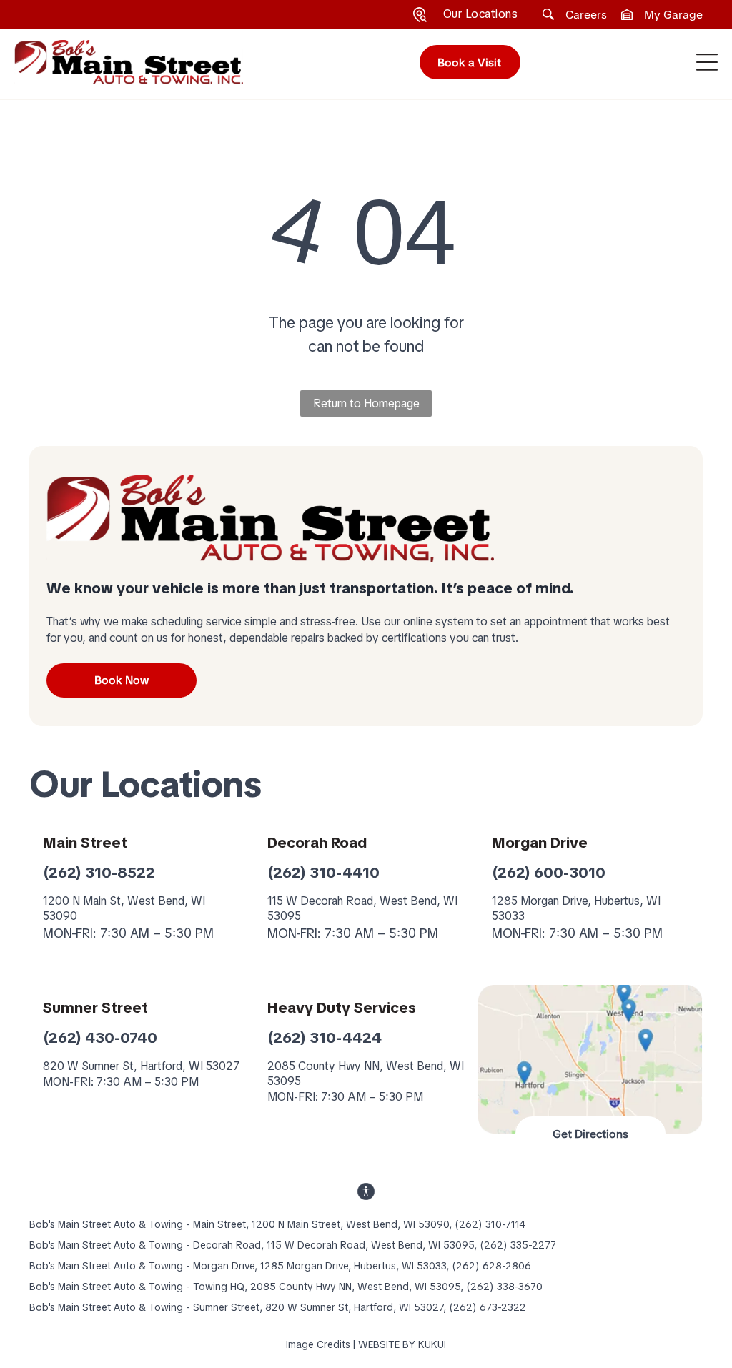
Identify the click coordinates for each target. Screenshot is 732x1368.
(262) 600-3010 (548, 872)
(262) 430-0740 (100, 1037)
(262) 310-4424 (324, 1037)
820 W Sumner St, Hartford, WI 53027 (141, 1066)
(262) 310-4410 (323, 872)
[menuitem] (480, 14)
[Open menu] (707, 62)
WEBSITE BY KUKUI (402, 1344)
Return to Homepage (366, 403)
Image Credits (318, 1344)
